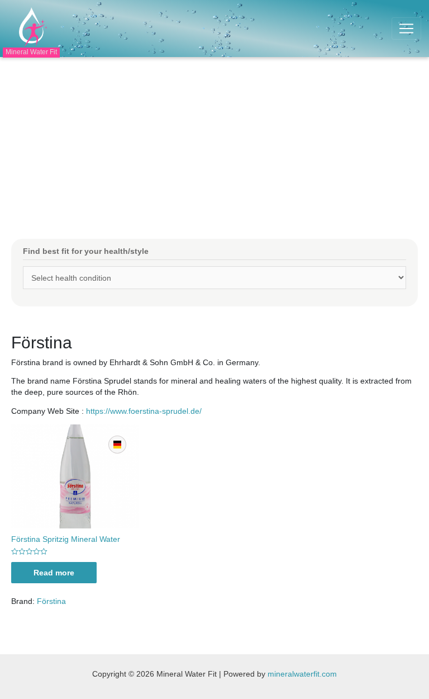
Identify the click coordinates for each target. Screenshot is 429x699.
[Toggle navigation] (406, 28)
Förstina (51, 601)
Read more (54, 572)
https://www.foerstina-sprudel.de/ (144, 411)
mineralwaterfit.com (302, 673)
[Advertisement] (214, 141)
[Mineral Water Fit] (30, 27)
